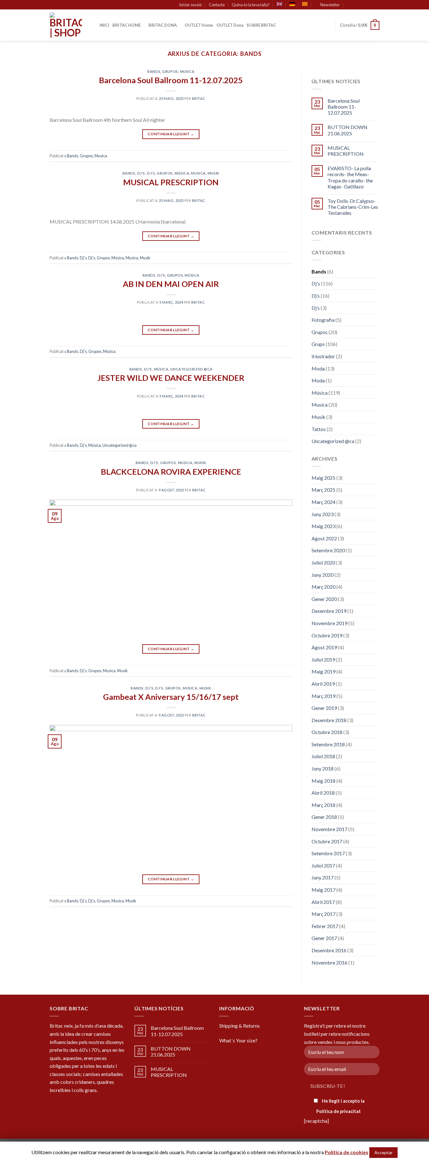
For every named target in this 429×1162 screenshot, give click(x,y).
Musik (214, 173)
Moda (318, 368)
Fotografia (323, 320)
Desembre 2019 (329, 611)
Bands (153, 71)
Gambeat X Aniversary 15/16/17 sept (171, 696)
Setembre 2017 (328, 853)
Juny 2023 (323, 514)
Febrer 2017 (325, 926)
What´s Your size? (238, 1040)
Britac (198, 98)
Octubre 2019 (327, 635)
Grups (318, 344)
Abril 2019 (323, 684)
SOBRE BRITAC (261, 25)
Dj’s (151, 173)
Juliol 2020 (323, 562)
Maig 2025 (323, 478)
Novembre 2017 (329, 829)
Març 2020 (323, 587)
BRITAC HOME (126, 25)
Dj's (141, 173)
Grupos (170, 71)
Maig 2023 (323, 526)
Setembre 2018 (328, 744)
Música (182, 173)
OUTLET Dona (229, 25)
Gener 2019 (324, 708)
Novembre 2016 (329, 962)
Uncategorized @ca (191, 369)
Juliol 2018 (323, 756)
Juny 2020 (323, 575)
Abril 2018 (323, 793)
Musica (187, 71)
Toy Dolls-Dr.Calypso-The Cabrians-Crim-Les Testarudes (353, 207)
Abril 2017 (323, 902)
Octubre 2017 (327, 841)
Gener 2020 (324, 599)
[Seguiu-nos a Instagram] (364, 5)
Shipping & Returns (239, 1026)
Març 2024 (323, 502)
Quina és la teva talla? (251, 4)
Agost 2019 (324, 647)
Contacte (217, 4)
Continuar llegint (171, 134)
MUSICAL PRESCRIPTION (171, 182)
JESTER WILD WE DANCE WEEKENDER (170, 377)
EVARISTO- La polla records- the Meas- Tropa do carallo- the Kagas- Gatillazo (350, 177)
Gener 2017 (324, 938)
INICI (104, 25)
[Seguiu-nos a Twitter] (370, 5)
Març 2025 (323, 490)
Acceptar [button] (383, 1152)
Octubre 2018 (327, 732)
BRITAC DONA (163, 25)
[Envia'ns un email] (376, 5)
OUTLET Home (199, 25)
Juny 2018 (323, 768)
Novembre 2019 (329, 623)
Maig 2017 (323, 890)
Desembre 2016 (329, 950)
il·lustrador (323, 356)
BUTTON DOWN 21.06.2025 (347, 130)
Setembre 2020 (328, 550)
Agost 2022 (324, 538)
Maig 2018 (323, 781)
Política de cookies (346, 1152)
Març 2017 (323, 914)
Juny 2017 (323, 877)
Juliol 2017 (323, 865)
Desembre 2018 (329, 720)
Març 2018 (323, 805)
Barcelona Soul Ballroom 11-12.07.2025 (171, 80)
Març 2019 (323, 696)
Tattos (319, 429)
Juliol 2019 (323, 659)
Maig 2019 (323, 671)
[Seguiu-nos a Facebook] (358, 5)
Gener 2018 (324, 817)
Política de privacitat (338, 1111)
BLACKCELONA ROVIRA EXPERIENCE (171, 471)
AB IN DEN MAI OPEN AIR (171, 284)
